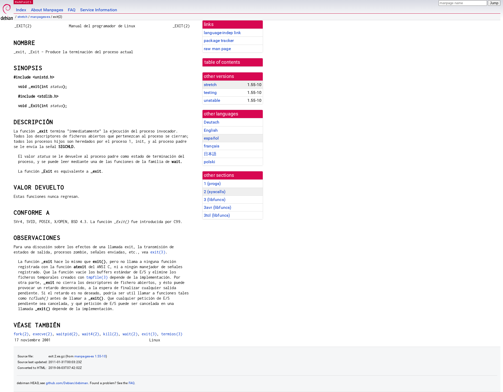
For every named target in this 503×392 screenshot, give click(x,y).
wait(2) (130, 334)
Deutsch (211, 122)
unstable (212, 100)
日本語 (210, 153)
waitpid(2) (67, 334)
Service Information (98, 9)
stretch (23, 17)
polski (209, 161)
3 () (215, 199)
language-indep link (222, 32)
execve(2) (42, 334)
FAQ (71, 9)
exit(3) (157, 252)
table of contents (222, 62)
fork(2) (21, 334)
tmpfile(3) (97, 277)
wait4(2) (90, 334)
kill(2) (110, 334)
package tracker (219, 40)
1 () (212, 183)
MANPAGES (23, 2)
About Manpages (47, 9)
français (211, 146)
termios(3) (172, 334)
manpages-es (40, 17)
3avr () (217, 207)
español (211, 138)
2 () (215, 191)
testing (210, 92)
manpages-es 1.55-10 (90, 356)
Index (21, 9)
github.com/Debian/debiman (67, 383)
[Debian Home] (6, 10)
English (211, 130)
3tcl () (217, 215)
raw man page (217, 48)
